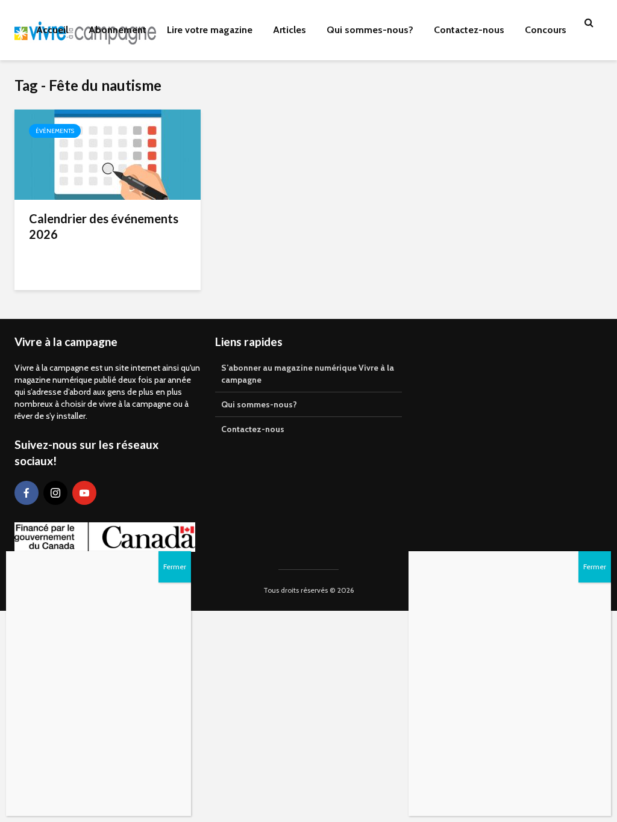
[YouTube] (84, 493)
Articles (289, 30)
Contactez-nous (469, 30)
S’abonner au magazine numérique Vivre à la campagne (307, 373)
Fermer (594, 566)
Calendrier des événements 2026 (103, 226)
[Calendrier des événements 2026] (107, 153)
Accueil (52, 30)
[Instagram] (55, 493)
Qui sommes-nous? (370, 30)
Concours (545, 30)
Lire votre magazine (209, 30)
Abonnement (117, 30)
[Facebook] (26, 493)
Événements (55, 131)
